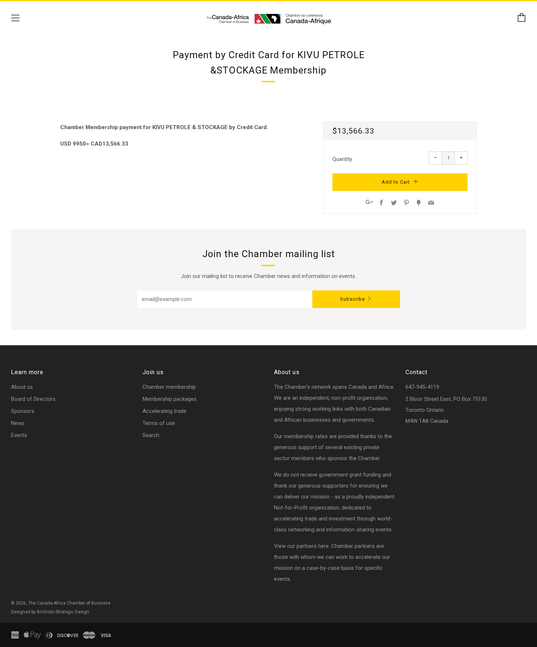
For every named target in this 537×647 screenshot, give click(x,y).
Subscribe (352, 299)
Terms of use (158, 423)
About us (22, 387)
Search (150, 435)
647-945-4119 (422, 387)
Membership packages (169, 399)
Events (19, 435)
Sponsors (22, 411)
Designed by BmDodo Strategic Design (50, 611)
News (17, 423)
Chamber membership (169, 387)
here (323, 546)
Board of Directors (33, 399)
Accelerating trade (164, 411)
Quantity (342, 159)
